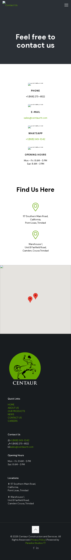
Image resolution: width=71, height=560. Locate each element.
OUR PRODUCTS (16, 411)
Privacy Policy (38, 539)
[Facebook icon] (33, 548)
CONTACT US (15, 417)
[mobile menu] (66, 5)
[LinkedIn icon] (37, 548)
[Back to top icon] (35, 529)
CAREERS (13, 420)
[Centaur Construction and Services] (10, 5)
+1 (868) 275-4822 (35, 96)
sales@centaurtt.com (35, 117)
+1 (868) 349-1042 (35, 139)
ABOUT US (13, 407)
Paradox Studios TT (36, 543)
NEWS (11, 414)
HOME (11, 404)
